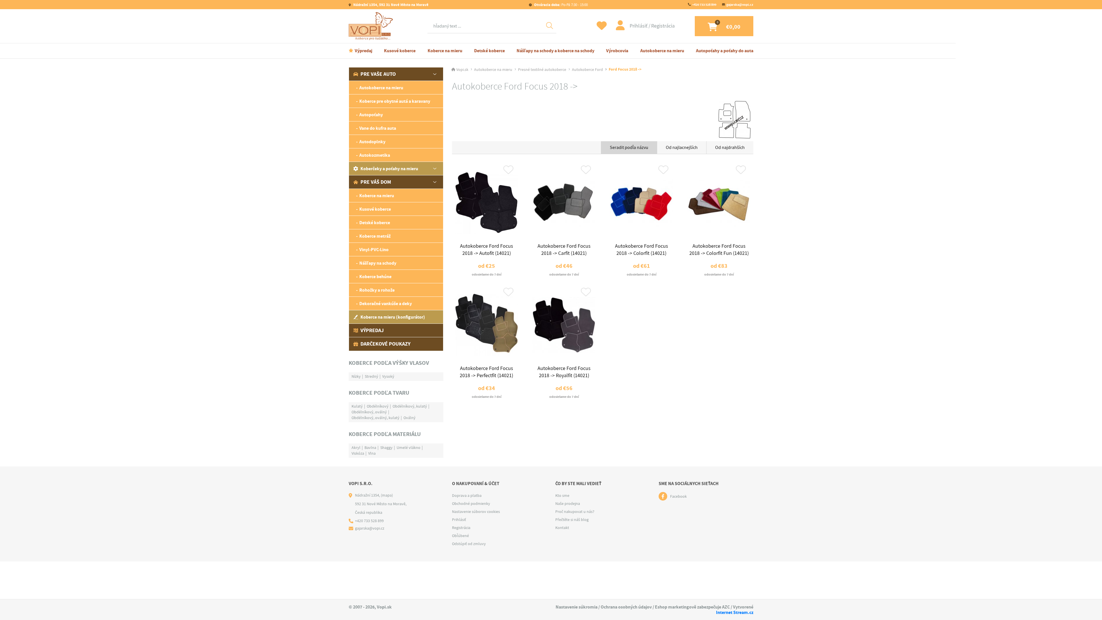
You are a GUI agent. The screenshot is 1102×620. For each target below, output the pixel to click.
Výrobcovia (617, 51)
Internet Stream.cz (734, 612)
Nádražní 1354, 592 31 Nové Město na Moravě (390, 4)
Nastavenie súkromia (576, 607)
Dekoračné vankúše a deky (385, 304)
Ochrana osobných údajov (626, 607)
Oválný (409, 417)
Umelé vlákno (408, 447)
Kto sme (562, 495)
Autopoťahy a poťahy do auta (724, 51)
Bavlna (370, 447)
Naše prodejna (567, 503)
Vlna (372, 453)
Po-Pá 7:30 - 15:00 (561, 4)
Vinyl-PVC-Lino (374, 250)
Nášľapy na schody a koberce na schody (555, 51)
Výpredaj (363, 51)
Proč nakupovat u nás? (574, 511)
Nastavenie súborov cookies (476, 511)
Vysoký (388, 376)
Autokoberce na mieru (662, 51)
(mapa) (387, 495)
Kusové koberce (400, 51)
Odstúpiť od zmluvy (469, 543)
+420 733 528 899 (704, 4)
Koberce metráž (375, 236)
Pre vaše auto (378, 74)
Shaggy (386, 447)
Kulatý (357, 406)
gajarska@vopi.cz (739, 4)
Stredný (371, 376)
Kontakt (562, 527)
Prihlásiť (639, 26)
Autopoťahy (371, 115)
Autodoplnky (372, 142)
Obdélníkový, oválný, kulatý (375, 417)
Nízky (356, 376)
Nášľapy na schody (377, 263)
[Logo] (372, 26)
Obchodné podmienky (471, 503)
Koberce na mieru (445, 51)
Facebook (678, 496)
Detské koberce (489, 51)
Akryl (356, 447)
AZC (726, 607)
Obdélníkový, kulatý (410, 406)
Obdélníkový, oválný (369, 411)
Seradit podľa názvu (629, 147)
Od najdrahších (730, 147)
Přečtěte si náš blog (572, 519)
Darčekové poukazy (385, 343)
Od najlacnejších (682, 147)
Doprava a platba (467, 495)
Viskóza (358, 453)
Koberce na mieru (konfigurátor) (392, 317)
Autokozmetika (374, 155)
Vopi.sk (462, 69)
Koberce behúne (375, 277)
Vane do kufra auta (377, 128)
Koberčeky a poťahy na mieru (389, 169)
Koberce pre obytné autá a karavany (394, 101)
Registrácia (663, 26)
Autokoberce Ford (587, 69)
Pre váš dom (375, 182)
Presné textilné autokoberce (542, 69)
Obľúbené (460, 535)
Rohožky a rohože (377, 290)
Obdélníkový (378, 406)
